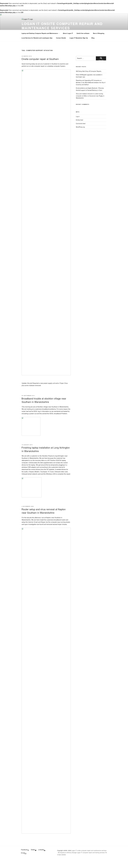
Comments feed (80, 123)
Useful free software (83, 33)
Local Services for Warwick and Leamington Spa (36, 38)
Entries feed (79, 120)
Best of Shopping (98, 33)
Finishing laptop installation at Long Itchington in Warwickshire (45, 449)
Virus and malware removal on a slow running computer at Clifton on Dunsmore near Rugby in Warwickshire (90, 96)
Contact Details (61, 38)
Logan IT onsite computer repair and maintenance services (62, 25)
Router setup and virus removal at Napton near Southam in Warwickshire (43, 510)
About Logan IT (68, 33)
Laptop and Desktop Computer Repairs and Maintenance (39, 33)
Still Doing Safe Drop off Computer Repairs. (89, 71)
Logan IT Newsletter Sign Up (79, 38)
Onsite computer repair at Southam (40, 59)
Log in (78, 116)
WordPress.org (80, 127)
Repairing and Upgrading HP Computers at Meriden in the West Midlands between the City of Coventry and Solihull (90, 82)
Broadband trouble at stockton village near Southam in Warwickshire (43, 400)
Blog (92, 38)
